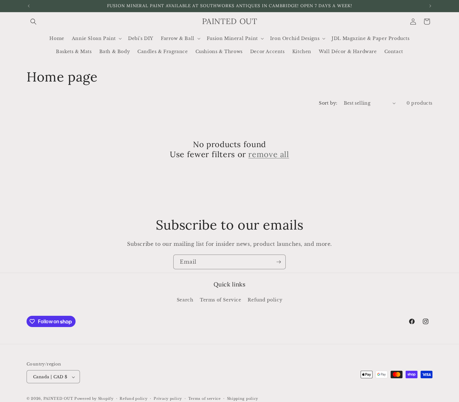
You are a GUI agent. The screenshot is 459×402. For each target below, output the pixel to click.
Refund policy (265, 299)
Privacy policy (168, 398)
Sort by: (328, 103)
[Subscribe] (278, 262)
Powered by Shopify (94, 399)
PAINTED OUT (58, 399)
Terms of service (204, 398)
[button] (33, 21)
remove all (268, 154)
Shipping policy (243, 398)
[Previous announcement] (29, 6)
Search (185, 299)
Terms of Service (220, 299)
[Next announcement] (430, 6)
